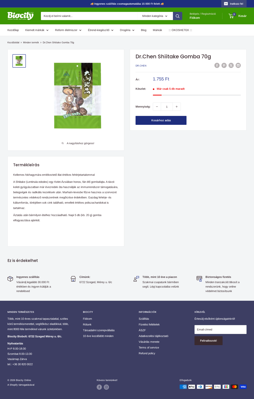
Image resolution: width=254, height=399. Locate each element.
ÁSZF (142, 330)
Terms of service (149, 347)
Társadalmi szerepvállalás (99, 330)
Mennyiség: (143, 106)
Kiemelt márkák (34, 30)
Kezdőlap (13, 30)
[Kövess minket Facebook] (99, 387)
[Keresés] (177, 16)
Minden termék (31, 42)
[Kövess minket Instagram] (106, 387)
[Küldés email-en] (238, 65)
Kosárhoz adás (161, 120)
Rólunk (87, 324)
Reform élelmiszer (66, 30)
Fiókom (195, 17)
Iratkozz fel (236, 3)
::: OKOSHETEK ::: (180, 30)
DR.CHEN (141, 65)
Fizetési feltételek (149, 324)
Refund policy (147, 353)
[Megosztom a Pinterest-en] (224, 65)
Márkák (157, 30)
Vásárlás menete (149, 341)
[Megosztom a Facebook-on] (217, 65)
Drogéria (125, 30)
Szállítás (144, 318)
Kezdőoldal (13, 42)
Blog (143, 30)
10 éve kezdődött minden (98, 336)
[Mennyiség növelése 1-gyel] (177, 107)
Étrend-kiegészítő (98, 30)
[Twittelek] (231, 65)
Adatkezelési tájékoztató (153, 336)
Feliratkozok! (208, 340)
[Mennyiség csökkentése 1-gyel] (157, 107)
